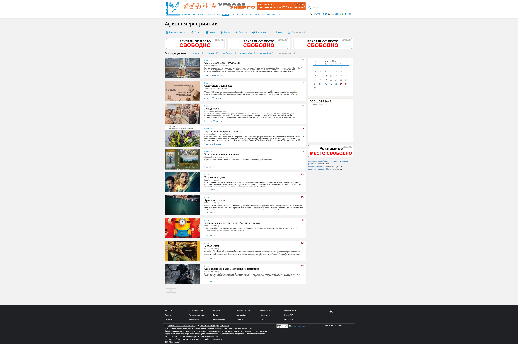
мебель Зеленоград (316, 166)
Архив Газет (194, 320)
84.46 (339, 14)
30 (346, 84)
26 (326, 84)
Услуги (168, 315)
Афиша (263, 320)
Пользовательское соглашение (181, 325)
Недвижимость (243, 310)
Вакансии (240, 320)
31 (315, 88)
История (216, 315)
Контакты (169, 320)
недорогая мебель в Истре (320, 169)
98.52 (349, 14)
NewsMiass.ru (290, 310)
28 (336, 84)
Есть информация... (197, 315)
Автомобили (242, 315)
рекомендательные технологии (214, 331)
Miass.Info (288, 320)
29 (341, 84)
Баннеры (169, 310)
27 (331, 84)
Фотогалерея (266, 315)
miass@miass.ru (215, 339)
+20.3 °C (316, 14)
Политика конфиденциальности (214, 325)
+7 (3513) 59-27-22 (177, 339)
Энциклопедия (218, 320)
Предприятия (266, 310)
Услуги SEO (328, 325)
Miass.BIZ (288, 315)
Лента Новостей (196, 310)
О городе (216, 310)
